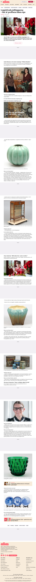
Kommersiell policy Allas (5, 570)
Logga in (30, 1)
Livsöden (2, 4)
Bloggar (25, 4)
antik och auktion (22, 525)
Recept (21, 575)
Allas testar (30, 7)
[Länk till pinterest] (7, 555)
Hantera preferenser (5, 565)
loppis (27, 525)
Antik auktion (29, 570)
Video (21, 4)
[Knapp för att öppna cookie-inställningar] (34, 2)
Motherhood (24, 575)
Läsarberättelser (7, 7)
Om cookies (3, 564)
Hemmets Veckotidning (30, 567)
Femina (16, 575)
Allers (27, 565)
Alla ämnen (3, 560)
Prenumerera (24, 1)
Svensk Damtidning (12, 575)
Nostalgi (20, 7)
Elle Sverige (5, 575)
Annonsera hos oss (30, 560)
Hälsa (17, 560)
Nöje (17, 567)
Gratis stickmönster (14, 7)
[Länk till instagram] (3, 555)
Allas (27, 564)
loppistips (16, 525)
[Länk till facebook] (1, 555)
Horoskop (30, 4)
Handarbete (17, 4)
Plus (33, 4)
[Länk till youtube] (5, 555)
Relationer (12, 4)
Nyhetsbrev (3, 559)
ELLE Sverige (7, 578)
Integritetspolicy (4, 567)
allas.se (31, 580)
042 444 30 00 (15, 580)
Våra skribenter (4, 562)
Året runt (28, 568)
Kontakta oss (28, 559)
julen (8, 525)
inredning (2, 14)
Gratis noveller (25, 7)
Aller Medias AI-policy (5, 568)
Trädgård (7, 4)
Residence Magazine (30, 575)
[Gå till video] (30, 101)
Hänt (7, 575)
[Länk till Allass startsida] (11, 2)
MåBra (19, 575)
